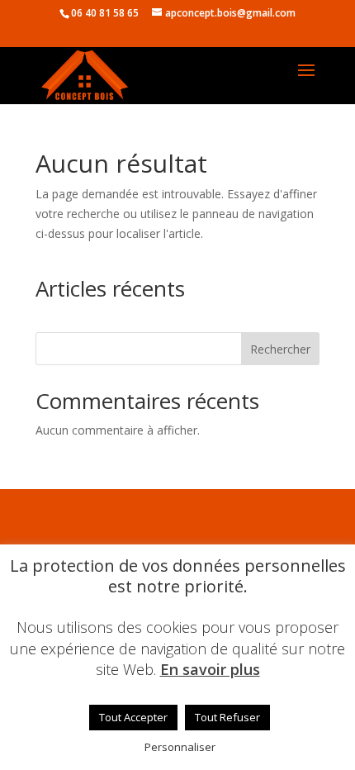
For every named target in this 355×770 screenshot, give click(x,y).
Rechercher (280, 349)
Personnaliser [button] (179, 746)
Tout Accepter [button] (133, 717)
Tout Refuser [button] (227, 717)
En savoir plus (210, 669)
